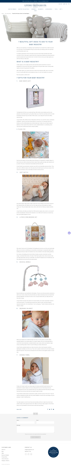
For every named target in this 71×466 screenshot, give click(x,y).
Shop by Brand (12, 9)
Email (37, 420)
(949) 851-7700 (28, 451)
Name (18, 420)
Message (18, 425)
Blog (2, 451)
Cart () (65, 3)
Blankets (40, 9)
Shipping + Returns (5, 460)
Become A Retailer (5, 455)
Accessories (48, 9)
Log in (60, 3)
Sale (35, 10)
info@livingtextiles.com (29, 449)
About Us (3, 449)
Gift (61, 9)
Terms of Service (5, 458)
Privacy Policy (4, 456)
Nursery (34, 9)
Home (3, 13)
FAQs (3, 453)
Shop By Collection (23, 9)
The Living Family (8, 13)
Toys (56, 9)
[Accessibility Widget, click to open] (69, 233)
